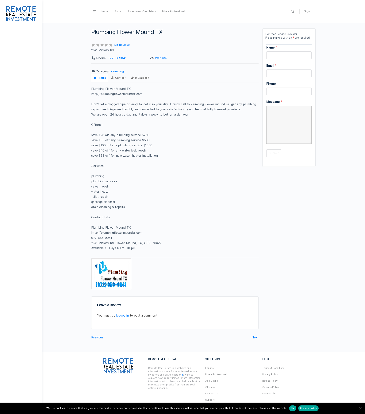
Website (161, 58)
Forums (209, 368)
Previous (97, 337)
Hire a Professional (173, 11)
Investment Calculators (142, 11)
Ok (292, 408)
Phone (271, 83)
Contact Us (211, 393)
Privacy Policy (270, 374)
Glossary (210, 387)
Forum (118, 11)
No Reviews (122, 45)
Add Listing (211, 380)
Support (209, 399)
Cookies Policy (270, 387)
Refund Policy (270, 380)
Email (271, 65)
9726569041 (117, 58)
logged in (122, 315)
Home (105, 11)
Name (271, 47)
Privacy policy (308, 408)
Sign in (308, 11)
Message (274, 102)
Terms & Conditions (273, 368)
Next (255, 337)
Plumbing (117, 71)
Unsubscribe (269, 393)
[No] (360, 408)
